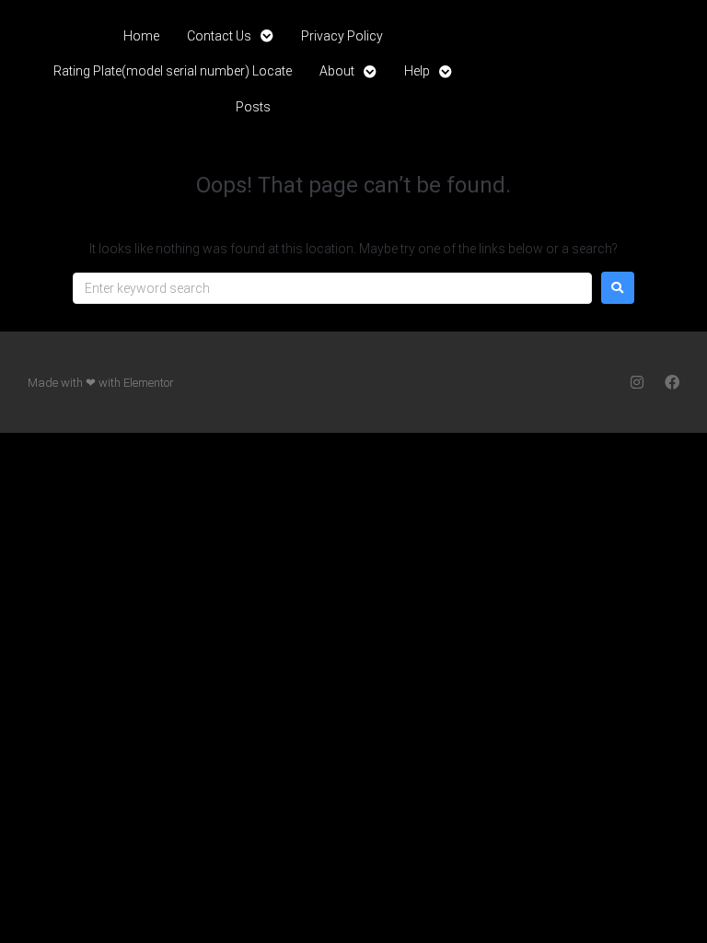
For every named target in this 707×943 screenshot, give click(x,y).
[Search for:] (332, 288)
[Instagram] (637, 382)
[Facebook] (672, 382)
